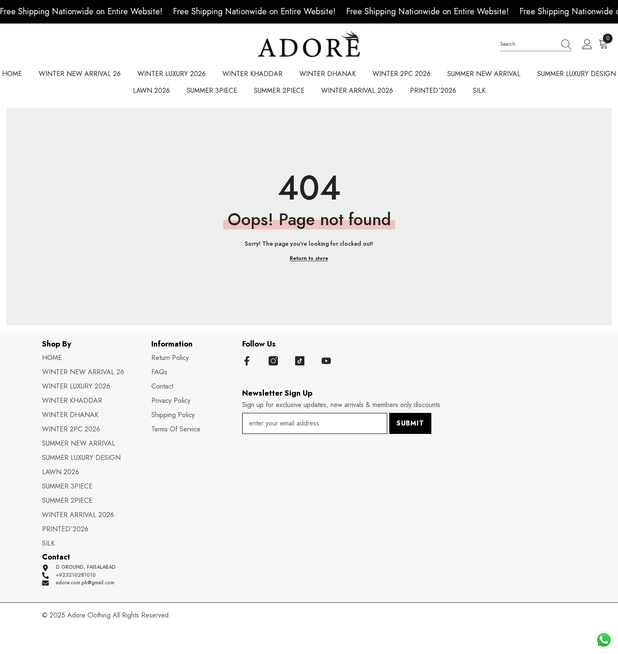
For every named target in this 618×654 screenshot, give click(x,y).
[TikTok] (300, 361)
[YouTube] (326, 361)
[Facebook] (247, 361)
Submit (410, 423)
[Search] (536, 44)
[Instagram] (273, 361)
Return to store (309, 258)
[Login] (587, 44)
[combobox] (528, 44)
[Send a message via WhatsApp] (604, 640)
